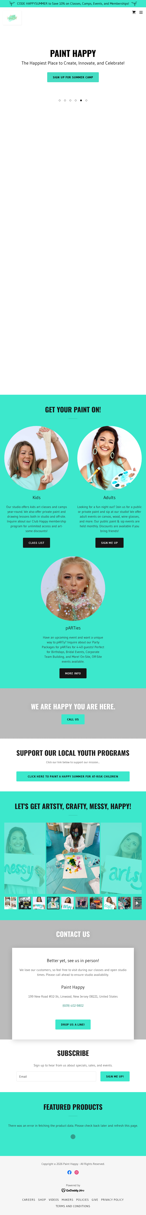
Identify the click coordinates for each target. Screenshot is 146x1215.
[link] (12, 12)
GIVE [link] (95, 1199)
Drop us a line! (73, 1024)
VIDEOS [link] (54, 1199)
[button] (60, 100)
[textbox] (56, 1076)
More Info (73, 673)
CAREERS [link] (28, 1199)
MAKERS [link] (67, 1199)
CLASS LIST (36, 543)
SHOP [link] (42, 1199)
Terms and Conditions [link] (73, 1206)
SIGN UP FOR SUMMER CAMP (73, 77)
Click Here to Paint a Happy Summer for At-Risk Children (73, 776)
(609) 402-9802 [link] (73, 1006)
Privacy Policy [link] (112, 1199)
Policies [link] (82, 1199)
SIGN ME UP (109, 543)
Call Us (73, 719)
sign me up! (115, 1076)
